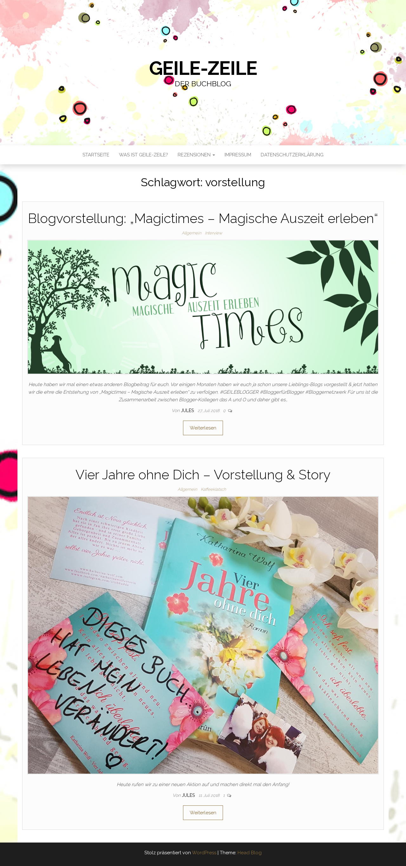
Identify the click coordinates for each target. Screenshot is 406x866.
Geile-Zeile (203, 68)
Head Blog (250, 853)
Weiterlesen (203, 428)
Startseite (95, 155)
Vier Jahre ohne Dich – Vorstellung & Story (203, 474)
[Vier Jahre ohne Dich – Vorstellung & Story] (203, 635)
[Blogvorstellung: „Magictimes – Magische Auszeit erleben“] (203, 307)
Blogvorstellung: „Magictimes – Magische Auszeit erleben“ (203, 218)
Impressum (238, 155)
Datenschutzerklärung (292, 155)
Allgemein (191, 233)
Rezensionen (195, 155)
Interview (213, 233)
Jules (188, 410)
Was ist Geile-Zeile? (143, 155)
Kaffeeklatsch (213, 489)
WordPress (204, 853)
